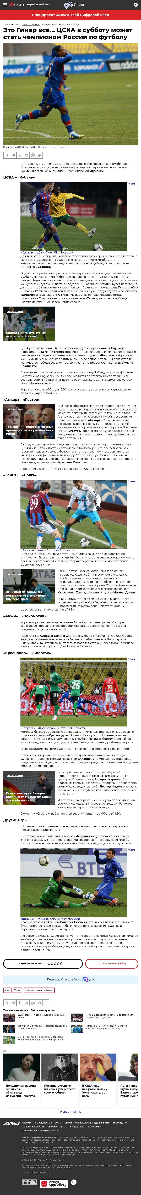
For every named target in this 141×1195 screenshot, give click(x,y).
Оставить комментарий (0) (112, 964)
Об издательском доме (48, 1123)
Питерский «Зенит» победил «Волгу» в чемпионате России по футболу (106, 1027)
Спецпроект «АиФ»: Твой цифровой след (70, 15)
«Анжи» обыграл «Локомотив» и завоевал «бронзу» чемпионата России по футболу (40, 1038)
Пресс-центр (120, 1123)
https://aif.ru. (66, 1167)
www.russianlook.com (56, 147)
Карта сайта (94, 1127)
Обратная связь (56, 1127)
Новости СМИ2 (70, 1111)
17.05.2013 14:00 (11, 24)
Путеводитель (76, 1127)
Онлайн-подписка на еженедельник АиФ (87, 1123)
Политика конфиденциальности (36, 1173)
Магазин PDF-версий (33, 1127)
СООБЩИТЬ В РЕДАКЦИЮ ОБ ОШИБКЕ (40, 1131)
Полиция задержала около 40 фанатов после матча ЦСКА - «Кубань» (110, 1016)
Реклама (26, 1123)
